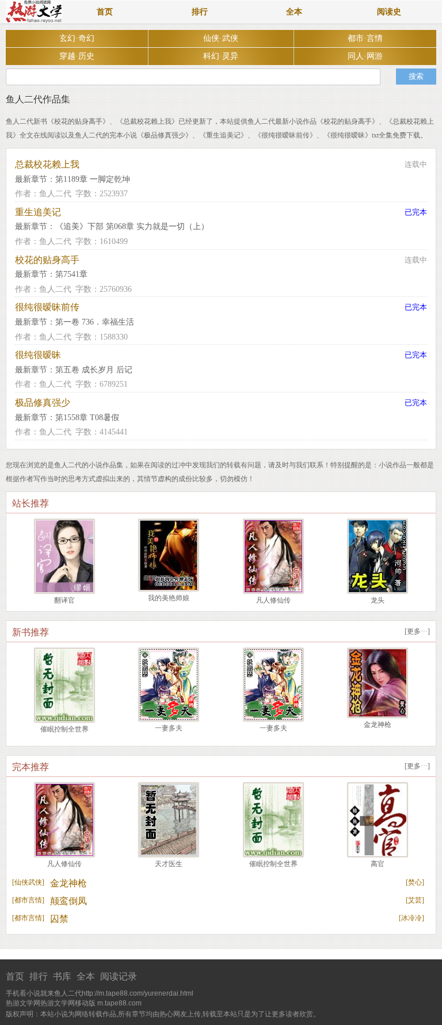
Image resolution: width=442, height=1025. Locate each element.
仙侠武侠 (28, 882)
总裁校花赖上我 (47, 164)
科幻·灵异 (220, 56)
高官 (377, 864)
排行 (200, 11)
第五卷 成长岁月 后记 (93, 369)
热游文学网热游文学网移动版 (51, 1003)
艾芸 (415, 900)
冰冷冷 (411, 918)
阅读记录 (118, 976)
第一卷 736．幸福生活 (94, 322)
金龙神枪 (377, 725)
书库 (62, 976)
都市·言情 (365, 38)
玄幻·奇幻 (76, 38)
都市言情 (28, 900)
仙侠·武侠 (220, 38)
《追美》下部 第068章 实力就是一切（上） (132, 226)
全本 (294, 11)
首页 (105, 11)
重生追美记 (38, 212)
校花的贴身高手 (47, 260)
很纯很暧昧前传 (47, 307)
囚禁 (59, 919)
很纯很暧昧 (38, 355)
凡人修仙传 (273, 600)
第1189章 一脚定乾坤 (92, 179)
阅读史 (389, 11)
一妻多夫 (168, 728)
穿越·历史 (76, 56)
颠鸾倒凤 (68, 901)
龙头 (377, 600)
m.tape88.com (119, 1003)
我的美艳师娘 (168, 598)
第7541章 (71, 274)
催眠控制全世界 (64, 729)
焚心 (415, 882)
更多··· (417, 631)
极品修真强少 (42, 402)
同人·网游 (365, 56)
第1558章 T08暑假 (87, 417)
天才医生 (168, 864)
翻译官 (64, 600)
